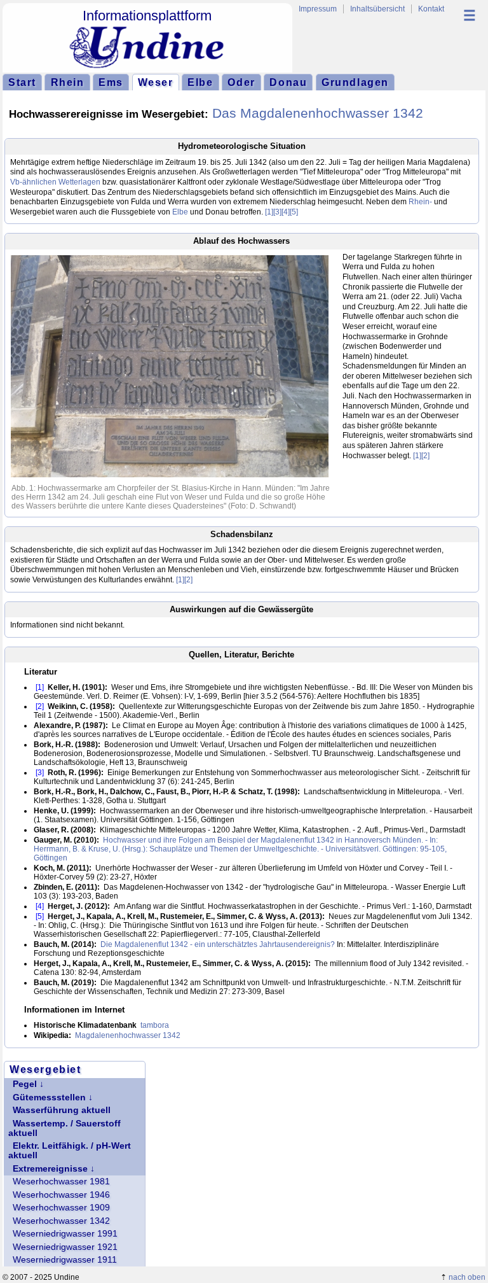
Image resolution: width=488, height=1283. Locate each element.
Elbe (200, 82)
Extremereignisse (50, 1169)
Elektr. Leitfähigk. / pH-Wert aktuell (69, 1150)
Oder (241, 82)
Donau (288, 82)
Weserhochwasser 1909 (61, 1207)
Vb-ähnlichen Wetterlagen (55, 182)
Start (22, 82)
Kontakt (431, 8)
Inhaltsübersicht (377, 8)
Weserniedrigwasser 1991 (65, 1233)
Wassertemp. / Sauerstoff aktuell (64, 1128)
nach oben (467, 1277)
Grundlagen (355, 82)
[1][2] (421, 455)
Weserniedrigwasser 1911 (65, 1260)
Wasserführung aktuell (62, 1110)
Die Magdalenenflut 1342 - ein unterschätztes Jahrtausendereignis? (217, 944)
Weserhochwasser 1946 (61, 1195)
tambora (154, 1025)
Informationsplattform (147, 16)
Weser (155, 82)
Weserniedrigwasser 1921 (65, 1247)
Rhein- (420, 201)
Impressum (318, 8)
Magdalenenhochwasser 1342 (127, 1035)
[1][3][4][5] (281, 211)
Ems (110, 82)
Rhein (68, 82)
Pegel (25, 1084)
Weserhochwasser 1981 (61, 1181)
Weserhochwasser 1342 (61, 1221)
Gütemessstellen (49, 1097)
